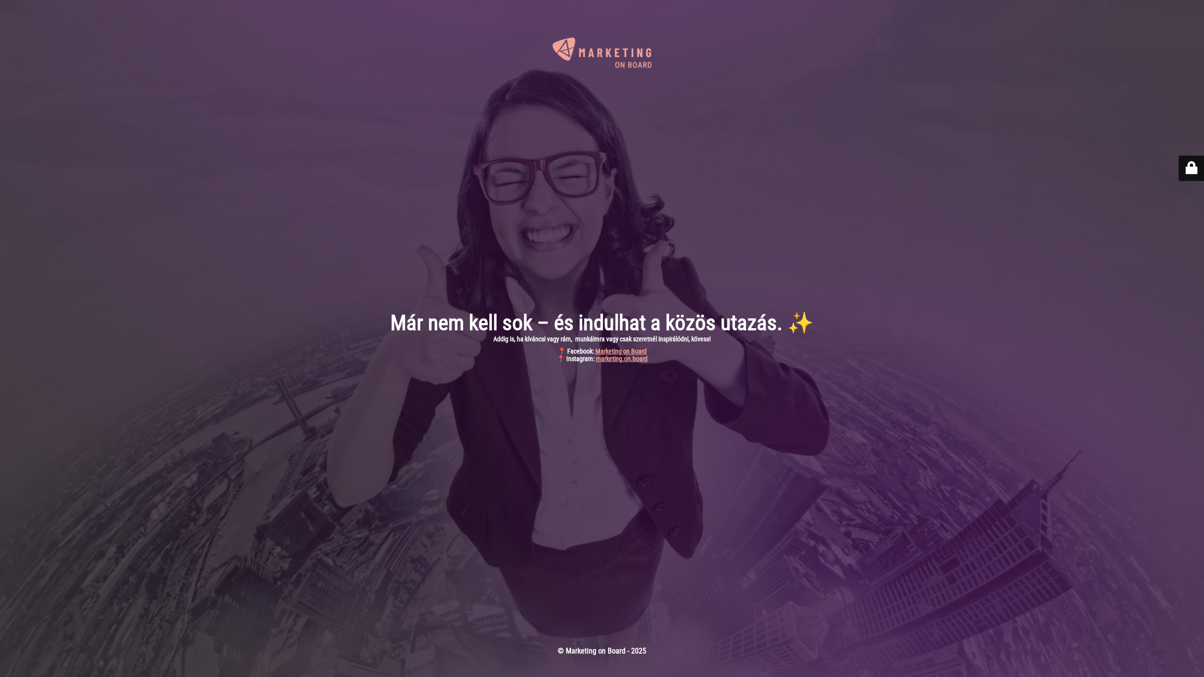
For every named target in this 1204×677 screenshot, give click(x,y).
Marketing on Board (621, 351)
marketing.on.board (622, 358)
